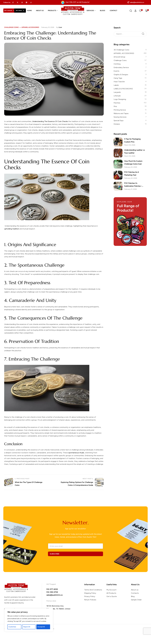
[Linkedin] (26, 2)
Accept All (41, 627)
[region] (28, 620)
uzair (60, 27)
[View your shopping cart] (146, 10)
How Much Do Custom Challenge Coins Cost (133, 162)
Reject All (26, 627)
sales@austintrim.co (54, 595)
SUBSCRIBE (54, 554)
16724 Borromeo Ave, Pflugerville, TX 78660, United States (58, 609)
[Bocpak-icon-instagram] (22, 2)
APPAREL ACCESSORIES (30, 27)
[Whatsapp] (31, 2)
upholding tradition (11, 229)
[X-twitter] (17, 2)
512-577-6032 (52, 589)
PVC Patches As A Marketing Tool (131, 173)
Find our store (51, 601)
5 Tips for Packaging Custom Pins (132, 140)
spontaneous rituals (76, 453)
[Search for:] (130, 33)
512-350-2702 (52, 592)
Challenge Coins (11, 27)
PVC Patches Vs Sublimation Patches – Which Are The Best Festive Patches (135, 185)
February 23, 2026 (47, 27)
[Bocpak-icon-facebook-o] (13, 2)
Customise (12, 627)
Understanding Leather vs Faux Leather (134, 151)
